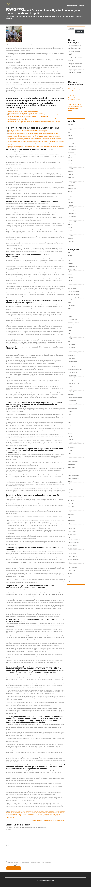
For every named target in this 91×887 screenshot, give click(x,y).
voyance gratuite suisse (73, 542)
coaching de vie (72, 285)
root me (70, 450)
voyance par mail (72, 553)
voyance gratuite (72, 537)
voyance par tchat (72, 556)
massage (70, 389)
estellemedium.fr (15, 9)
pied (69, 419)
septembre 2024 (72, 188)
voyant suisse (71, 570)
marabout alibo (71, 355)
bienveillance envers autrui (25, 811)
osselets (8, 814)
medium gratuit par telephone (75, 397)
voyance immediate (72, 545)
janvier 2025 (71, 177)
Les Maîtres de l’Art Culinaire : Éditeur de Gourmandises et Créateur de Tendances (75, 72)
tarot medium (71, 506)
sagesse (51, 815)
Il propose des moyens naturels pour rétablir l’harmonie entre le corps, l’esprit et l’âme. (28, 116)
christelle (70, 280)
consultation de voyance (73, 294)
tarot (69, 492)
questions (70, 436)
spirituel (70, 481)
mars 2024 (70, 205)
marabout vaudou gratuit (73, 383)
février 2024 (71, 207)
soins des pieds (72, 464)
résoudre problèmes (30, 815)
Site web (8, 856)
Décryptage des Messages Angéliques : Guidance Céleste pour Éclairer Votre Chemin (75, 47)
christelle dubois (72, 283)
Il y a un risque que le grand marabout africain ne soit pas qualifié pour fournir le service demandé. (30, 135)
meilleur (70, 405)
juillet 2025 (70, 160)
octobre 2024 (71, 185)
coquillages (42, 811)
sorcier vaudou (71, 472)
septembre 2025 (72, 155)
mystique (62, 812)
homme (70, 327)
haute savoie (71, 325)
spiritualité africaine (58, 815)
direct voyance (71, 305)
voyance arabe (71, 528)
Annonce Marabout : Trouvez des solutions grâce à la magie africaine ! (48, 820)
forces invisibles (58, 811)
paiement (70, 417)
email (69, 311)
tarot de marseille (72, 495)
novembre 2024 (72, 182)
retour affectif (71, 439)
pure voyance (71, 431)
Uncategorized (71, 520)
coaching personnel (72, 288)
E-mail (8, 851)
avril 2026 (70, 135)
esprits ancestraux (49, 811)
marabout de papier (72, 361)
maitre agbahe (71, 344)
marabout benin (71, 358)
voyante (70, 573)
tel (68, 509)
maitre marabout (72, 350)
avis (69, 271)
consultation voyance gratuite (75, 297)
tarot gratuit (70, 503)
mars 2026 (70, 138)
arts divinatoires (15, 811)
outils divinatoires (14, 814)
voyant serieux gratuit (73, 567)
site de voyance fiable (73, 461)
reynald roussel (71, 447)
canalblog (70, 277)
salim (69, 453)
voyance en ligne (72, 534)
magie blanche (71, 338)
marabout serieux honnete (74, 377)
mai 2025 (70, 166)
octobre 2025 (71, 152)
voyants (70, 576)
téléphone (70, 511)
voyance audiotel (72, 531)
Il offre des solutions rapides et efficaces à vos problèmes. (21, 110)
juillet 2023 (70, 227)
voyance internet (72, 550)
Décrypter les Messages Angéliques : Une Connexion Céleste (74, 53)
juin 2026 (70, 129)
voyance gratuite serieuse (74, 539)
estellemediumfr (72, 87)
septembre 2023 (72, 221)
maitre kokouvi (71, 347)
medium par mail (72, 400)
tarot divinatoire (71, 497)
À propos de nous (71, 5)
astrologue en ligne (72, 266)
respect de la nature (40, 815)
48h (69, 252)
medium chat (71, 394)
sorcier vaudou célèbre (73, 475)
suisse (69, 483)
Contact (81, 5)
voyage (70, 523)
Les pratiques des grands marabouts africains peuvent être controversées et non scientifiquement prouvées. (33, 133)
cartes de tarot (35, 811)
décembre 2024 (72, 180)
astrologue (70, 263)
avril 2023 (70, 235)
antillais (70, 258)
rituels (47, 815)
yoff (69, 581)
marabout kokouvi (72, 372)
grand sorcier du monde (73, 322)
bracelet (70, 274)
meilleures (70, 411)
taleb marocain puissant (73, 486)
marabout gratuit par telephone (75, 369)
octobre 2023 (71, 219)
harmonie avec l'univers (53, 812)
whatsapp (70, 578)
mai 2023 (70, 233)
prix (69, 428)
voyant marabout (28, 16)
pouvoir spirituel (22, 814)
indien (69, 330)
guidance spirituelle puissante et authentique (30, 812)
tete (69, 517)
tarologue (70, 489)
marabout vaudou (72, 380)
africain (19, 16)
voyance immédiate (72, 548)
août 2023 (70, 224)
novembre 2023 (72, 216)
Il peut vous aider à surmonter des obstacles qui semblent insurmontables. (25, 113)
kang (69, 336)
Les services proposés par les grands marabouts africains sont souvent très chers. (27, 131)
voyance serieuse (72, 562)
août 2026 (70, 124)
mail (69, 341)
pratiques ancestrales (17, 815)
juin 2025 (70, 163)
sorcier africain (71, 467)
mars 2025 (70, 171)
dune (69, 308)
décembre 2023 (72, 213)
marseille (70, 386)
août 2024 (70, 191)
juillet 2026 (70, 127)
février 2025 (71, 174)
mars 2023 (70, 238)
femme (70, 316)
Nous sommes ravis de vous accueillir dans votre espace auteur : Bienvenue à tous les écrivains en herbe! (75, 66)
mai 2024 (70, 199)
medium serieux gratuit (73, 403)
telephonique (71, 514)
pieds (69, 422)
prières (24, 815)
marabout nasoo (72, 375)
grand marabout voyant (73, 319)
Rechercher (71, 28)
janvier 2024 (71, 210)
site (69, 458)
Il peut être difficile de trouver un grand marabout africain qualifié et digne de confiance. (28, 130)
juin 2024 (70, 196)
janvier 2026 (71, 143)
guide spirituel (44, 812)
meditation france (72, 391)
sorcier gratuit (71, 470)
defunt (69, 302)
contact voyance (72, 299)
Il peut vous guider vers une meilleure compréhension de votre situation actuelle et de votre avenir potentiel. (33, 114)
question (70, 433)
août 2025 (70, 157)
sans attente (71, 456)
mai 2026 (70, 132)
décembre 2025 (72, 146)
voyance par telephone (73, 559)
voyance (70, 525)
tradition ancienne (10, 817)
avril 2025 (70, 168)
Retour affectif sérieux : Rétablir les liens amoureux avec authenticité (22, 819)
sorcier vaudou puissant (73, 478)
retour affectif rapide (72, 444)
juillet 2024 (70, 194)
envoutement (71, 313)
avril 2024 (70, 202)
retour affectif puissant (73, 442)
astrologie (70, 260)
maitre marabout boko (73, 352)
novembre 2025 (72, 149)
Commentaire (9, 829)
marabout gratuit (72, 364)
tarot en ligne (71, 500)
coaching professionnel (73, 291)
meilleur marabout (72, 408)
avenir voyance (71, 269)
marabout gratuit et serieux (74, 366)
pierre (69, 425)
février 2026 (71, 141)
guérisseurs (17, 812)
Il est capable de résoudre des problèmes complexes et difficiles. (23, 111)
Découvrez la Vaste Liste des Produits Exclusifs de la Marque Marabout (75, 59)
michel (69, 414)
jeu (69, 333)
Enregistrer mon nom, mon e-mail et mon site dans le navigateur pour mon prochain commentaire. (28, 862)
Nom (7, 845)
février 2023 (71, 241)
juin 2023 (70, 230)
